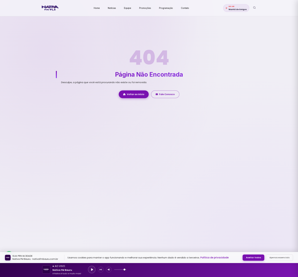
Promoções (145, 8)
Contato (185, 8)
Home (97, 8)
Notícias (112, 8)
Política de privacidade (214, 257)
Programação (166, 8)
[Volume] (109, 269)
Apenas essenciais (279, 257)
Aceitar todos (253, 257)
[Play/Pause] (91, 269)
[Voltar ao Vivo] (101, 269)
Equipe (127, 8)
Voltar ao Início (135, 94)
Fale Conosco (167, 94)
